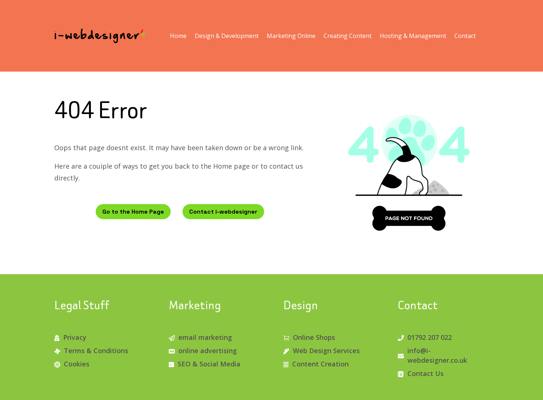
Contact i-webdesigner (223, 211)
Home (178, 36)
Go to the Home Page (133, 211)
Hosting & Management (413, 36)
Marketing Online (291, 36)
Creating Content (348, 36)
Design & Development (227, 36)
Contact (465, 36)
